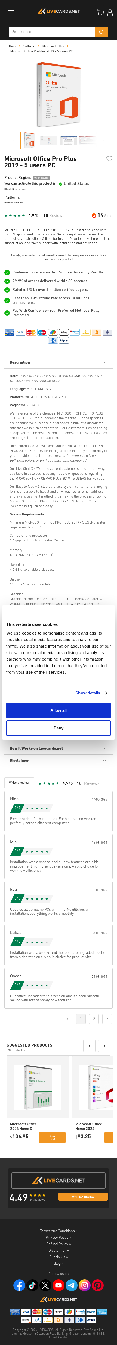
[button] (89, 1046)
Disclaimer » (58, 1251)
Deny (58, 728)
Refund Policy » (58, 1244)
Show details (87, 693)
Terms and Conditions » (59, 1231)
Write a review (83, 1197)
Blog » (58, 1264)
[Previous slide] (14, 140)
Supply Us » (58, 1257)
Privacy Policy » (58, 1238)
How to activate (13, 202)
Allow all (58, 710)
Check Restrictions (15, 189)
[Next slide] (103, 140)
